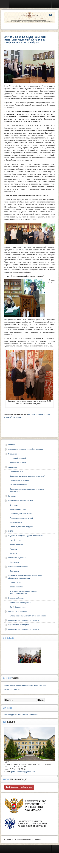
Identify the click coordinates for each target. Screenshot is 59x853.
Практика (13, 549)
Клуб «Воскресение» (18, 607)
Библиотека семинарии (17, 611)
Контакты (12, 496)
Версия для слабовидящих (21, 787)
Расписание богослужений (20, 603)
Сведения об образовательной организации (25, 449)
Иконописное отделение (19, 480)
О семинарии (13, 454)
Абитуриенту (13, 467)
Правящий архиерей (18, 458)
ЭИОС (10, 531)
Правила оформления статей (21, 518)
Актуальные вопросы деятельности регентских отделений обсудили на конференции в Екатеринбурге (25, 39)
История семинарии (18, 463)
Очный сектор (15, 540)
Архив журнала (16, 523)
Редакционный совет (18, 509)
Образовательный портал (18, 625)
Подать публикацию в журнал (21, 527)
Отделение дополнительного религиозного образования (27, 490)
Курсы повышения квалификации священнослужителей (23, 592)
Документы (14, 562)
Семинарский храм (16, 598)
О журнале (14, 505)
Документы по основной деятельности (23, 620)
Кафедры (13, 553)
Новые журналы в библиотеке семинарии (20, 715)
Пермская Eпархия (12, 689)
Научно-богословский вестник (20, 500)
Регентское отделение (19, 485)
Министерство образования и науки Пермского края (25, 685)
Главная (11, 445)
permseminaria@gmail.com (23, 772)
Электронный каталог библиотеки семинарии (28, 616)
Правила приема (16, 472)
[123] (29, 655)
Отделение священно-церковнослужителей (27, 476)
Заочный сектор (16, 545)
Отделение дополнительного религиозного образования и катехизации (25, 577)
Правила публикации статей (21, 514)
